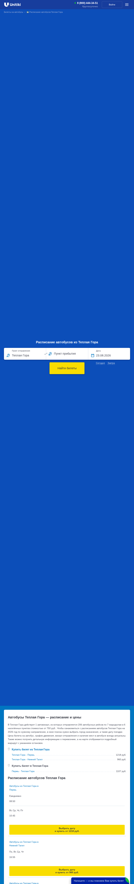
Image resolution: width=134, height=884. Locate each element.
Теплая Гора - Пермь (23, 754)
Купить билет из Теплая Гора (31, 749)
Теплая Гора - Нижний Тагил (27, 759)
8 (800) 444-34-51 (87, 3)
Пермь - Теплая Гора (23, 771)
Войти (112, 4)
